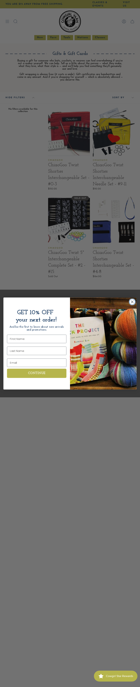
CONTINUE (37, 373)
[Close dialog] (132, 302)
